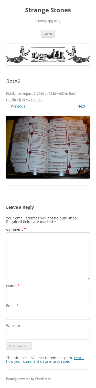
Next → (83, 106)
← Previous (15, 106)
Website (13, 325)
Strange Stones (48, 10)
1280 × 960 (57, 93)
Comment (16, 229)
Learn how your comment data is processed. (45, 359)
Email (12, 305)
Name (12, 285)
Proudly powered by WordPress (28, 379)
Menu (48, 34)
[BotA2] (48, 147)
